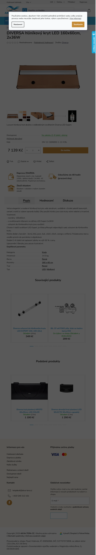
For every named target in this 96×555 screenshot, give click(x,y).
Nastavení (18, 24)
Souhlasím (78, 24)
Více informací (75, 18)
